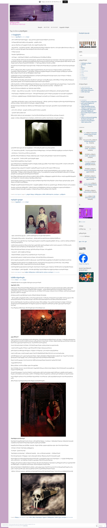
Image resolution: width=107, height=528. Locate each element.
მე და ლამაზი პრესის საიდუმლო (89, 112)
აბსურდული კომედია (86, 63)
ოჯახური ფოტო (17, 200)
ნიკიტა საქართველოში (86, 88)
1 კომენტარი (62, 194)
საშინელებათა (38, 194)
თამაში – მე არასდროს (90, 148)
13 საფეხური (16, 35)
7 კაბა (82, 115)
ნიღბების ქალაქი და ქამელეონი (89, 101)
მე (81, 66)
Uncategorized (84, 77)
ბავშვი (26, 272)
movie (82, 72)
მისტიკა (32, 194)
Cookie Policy (25, 525)
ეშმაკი (34, 517)
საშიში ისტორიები (18, 278)
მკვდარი (45, 517)
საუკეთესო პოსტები (64, 27)
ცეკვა (59, 517)
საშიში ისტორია (49, 194)
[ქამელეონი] (32, 21)
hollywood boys (84, 71)
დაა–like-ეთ (83, 241)
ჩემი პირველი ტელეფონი (87, 90)
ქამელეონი (14, 23)
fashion (82, 69)
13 (25, 194)
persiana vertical (87, 183)
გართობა (83, 64)
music (82, 74)
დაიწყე (65, 1)
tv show (82, 75)
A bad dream (84, 100)
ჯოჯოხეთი (56, 194)
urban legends (18, 194)
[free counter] (82, 221)
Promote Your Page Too (84, 264)
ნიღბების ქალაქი (84, 33)
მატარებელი (39, 517)
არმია (30, 517)
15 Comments (56, 272)
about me (46, 27)
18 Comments (70, 517)
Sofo (85, 132)
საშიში (43, 194)
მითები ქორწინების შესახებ (90, 184)
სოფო (27, 37)
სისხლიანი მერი (87, 192)
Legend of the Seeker (85, 87)
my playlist (54, 27)
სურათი (46, 272)
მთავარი (40, 27)
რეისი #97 (83, 114)
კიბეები (28, 194)
